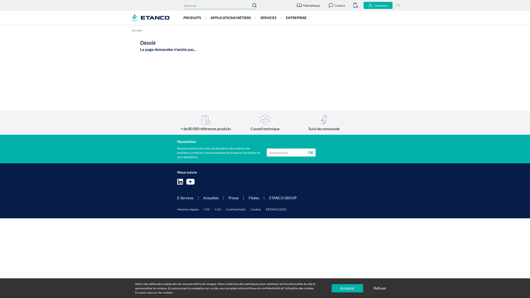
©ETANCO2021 (276, 209)
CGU (218, 209)
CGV (207, 209)
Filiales (254, 198)
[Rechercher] (254, 5)
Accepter (347, 288)
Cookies (256, 209)
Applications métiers (231, 18)
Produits (192, 18)
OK (310, 152)
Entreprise (296, 18)
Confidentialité (236, 209)
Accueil (137, 30)
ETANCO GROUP (282, 198)
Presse (234, 198)
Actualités (211, 198)
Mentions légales (188, 209)
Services (268, 18)
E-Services (185, 198)
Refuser (380, 288)
